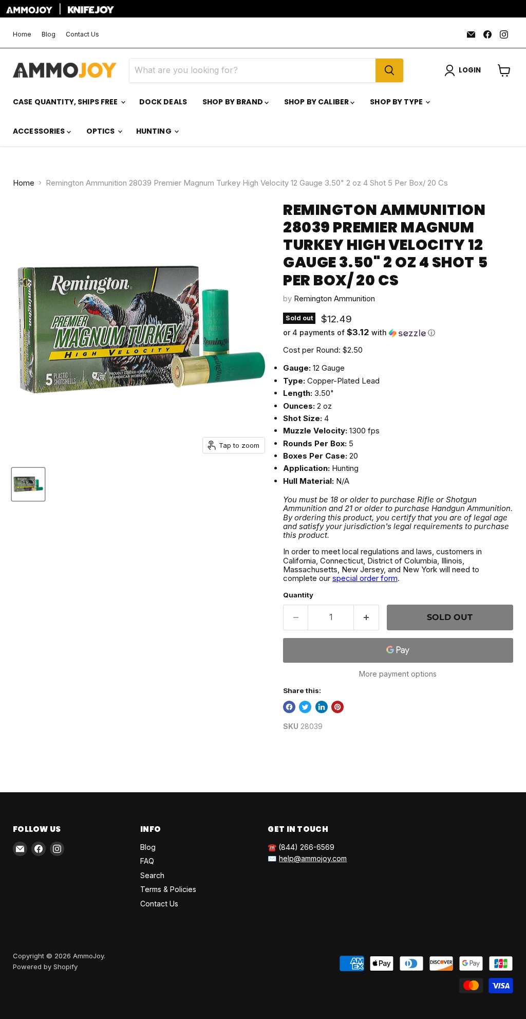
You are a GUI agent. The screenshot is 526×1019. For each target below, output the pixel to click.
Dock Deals (163, 102)
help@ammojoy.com (313, 858)
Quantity (298, 595)
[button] (398, 332)
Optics (101, 131)
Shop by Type (397, 102)
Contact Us (82, 34)
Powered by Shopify (45, 966)
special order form (365, 578)
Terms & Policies (168, 889)
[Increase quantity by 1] (366, 617)
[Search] (389, 70)
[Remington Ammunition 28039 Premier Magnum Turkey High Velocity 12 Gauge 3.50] (28, 484)
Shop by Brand (233, 102)
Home (22, 34)
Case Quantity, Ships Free (66, 102)
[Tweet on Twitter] (305, 707)
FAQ (147, 861)
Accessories (40, 131)
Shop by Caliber (317, 102)
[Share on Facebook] (289, 707)
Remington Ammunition (334, 298)
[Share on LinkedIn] (321, 707)
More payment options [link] (398, 674)
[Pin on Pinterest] (337, 707)
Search (152, 875)
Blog (48, 34)
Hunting (154, 131)
